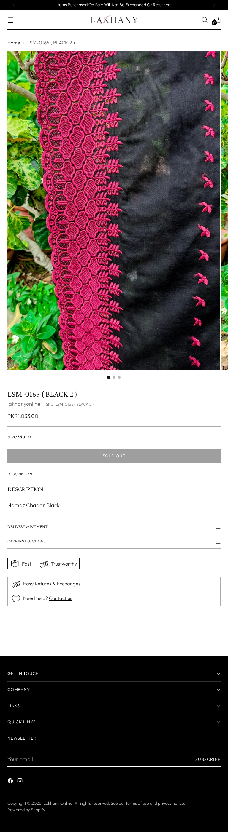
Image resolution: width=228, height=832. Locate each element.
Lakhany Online (57, 803)
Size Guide (20, 436)
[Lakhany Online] (114, 19)
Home (13, 43)
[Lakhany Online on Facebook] (11, 782)
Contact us (60, 598)
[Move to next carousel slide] (215, 636)
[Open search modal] (205, 20)
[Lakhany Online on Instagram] (20, 782)
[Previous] (13, 5)
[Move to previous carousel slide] (202, 636)
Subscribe (208, 759)
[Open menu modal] (10, 20)
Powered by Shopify (26, 809)
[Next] (214, 5)
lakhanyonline (23, 403)
